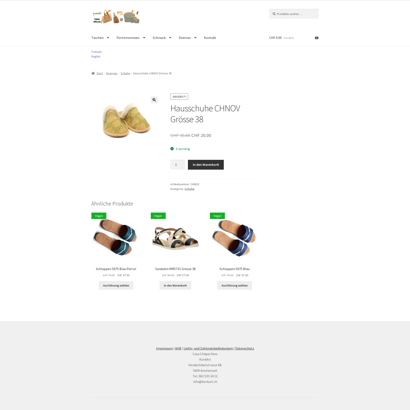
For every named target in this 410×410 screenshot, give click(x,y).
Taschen (97, 37)
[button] (154, 99)
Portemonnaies (128, 37)
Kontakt (210, 37)
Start (100, 73)
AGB (178, 348)
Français (96, 52)
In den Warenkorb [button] (175, 285)
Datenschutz (244, 348)
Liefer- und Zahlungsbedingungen (208, 348)
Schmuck (159, 37)
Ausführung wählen (116, 285)
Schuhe (125, 73)
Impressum (164, 348)
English (95, 56)
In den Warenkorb (206, 164)
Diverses (185, 37)
